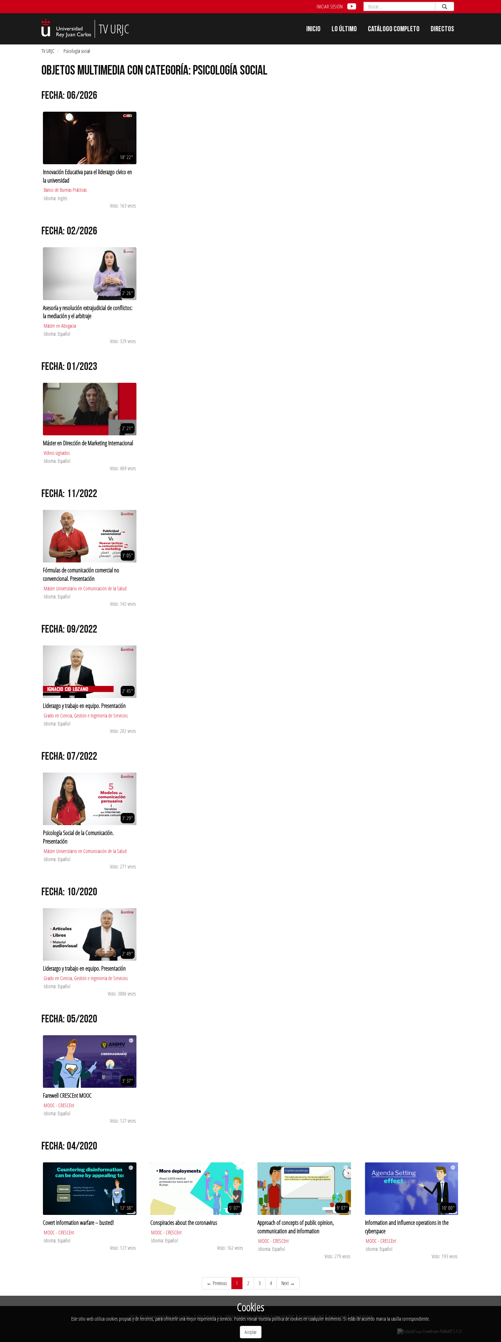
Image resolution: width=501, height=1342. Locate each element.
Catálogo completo (394, 29)
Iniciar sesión (330, 6)
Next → (288, 1283)
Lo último (344, 29)
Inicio (313, 29)
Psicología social (76, 50)
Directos (442, 29)
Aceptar (251, 1331)
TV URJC (47, 50)
